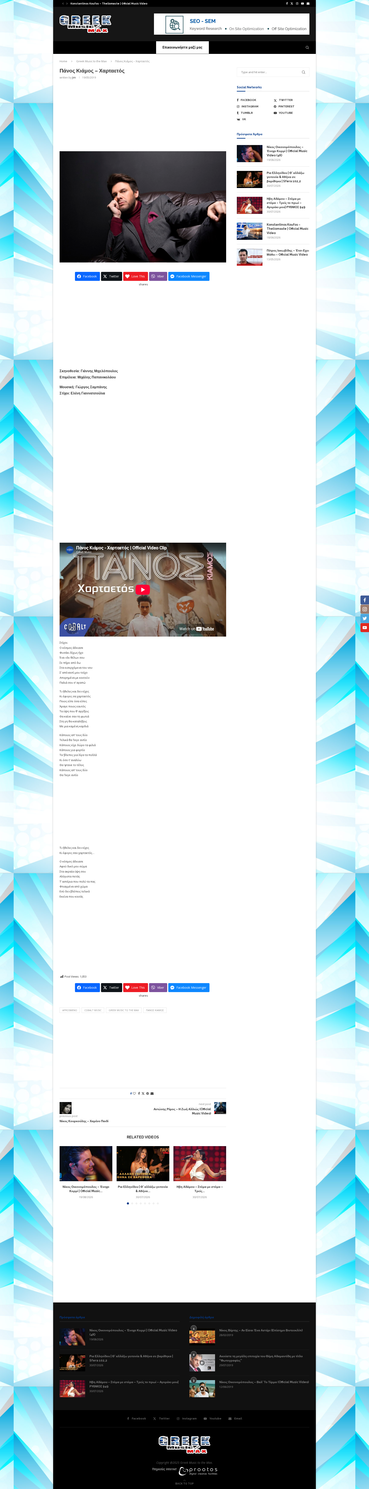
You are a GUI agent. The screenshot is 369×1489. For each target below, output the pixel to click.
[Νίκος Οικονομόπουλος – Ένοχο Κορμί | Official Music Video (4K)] (86, 1163)
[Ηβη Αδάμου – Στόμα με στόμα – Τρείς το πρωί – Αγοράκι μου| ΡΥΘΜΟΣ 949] (199, 1163)
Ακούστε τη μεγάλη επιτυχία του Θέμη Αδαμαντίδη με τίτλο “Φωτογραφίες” (261, 1358)
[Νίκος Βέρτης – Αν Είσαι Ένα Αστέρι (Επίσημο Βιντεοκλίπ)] (202, 1336)
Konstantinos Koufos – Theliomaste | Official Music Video (287, 229)
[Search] (307, 47)
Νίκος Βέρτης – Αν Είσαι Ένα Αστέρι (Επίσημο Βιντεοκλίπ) (261, 1330)
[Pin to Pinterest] (147, 1093)
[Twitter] (291, 3)
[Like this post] (134, 1093)
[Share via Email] (152, 1093)
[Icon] (202, 1363)
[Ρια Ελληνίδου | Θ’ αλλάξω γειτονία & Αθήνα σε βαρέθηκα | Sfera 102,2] (143, 1163)
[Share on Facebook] (139, 1093)
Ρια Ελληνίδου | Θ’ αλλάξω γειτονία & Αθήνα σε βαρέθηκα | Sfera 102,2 (285, 177)
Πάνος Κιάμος (155, 1010)
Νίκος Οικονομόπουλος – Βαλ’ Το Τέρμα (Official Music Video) (264, 1382)
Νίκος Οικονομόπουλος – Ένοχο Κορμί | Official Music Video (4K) (287, 151)
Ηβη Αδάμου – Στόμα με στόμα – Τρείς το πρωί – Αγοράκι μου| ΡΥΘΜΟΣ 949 (286, 203)
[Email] (308, 3)
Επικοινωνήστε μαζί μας (182, 47)
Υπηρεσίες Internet (164, 1469)
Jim (74, 77)
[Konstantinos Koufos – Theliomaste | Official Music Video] (249, 231)
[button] (63, 3)
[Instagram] (297, 3)
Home (63, 61)
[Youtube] (302, 3)
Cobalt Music (92, 1010)
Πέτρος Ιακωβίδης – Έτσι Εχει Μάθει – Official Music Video (288, 252)
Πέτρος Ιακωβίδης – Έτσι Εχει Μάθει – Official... (98, 3)
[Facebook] (287, 3)
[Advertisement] (143, 115)
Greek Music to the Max (91, 61)
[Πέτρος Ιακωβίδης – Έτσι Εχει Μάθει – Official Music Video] (249, 257)
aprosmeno (69, 1010)
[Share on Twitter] (143, 1093)
